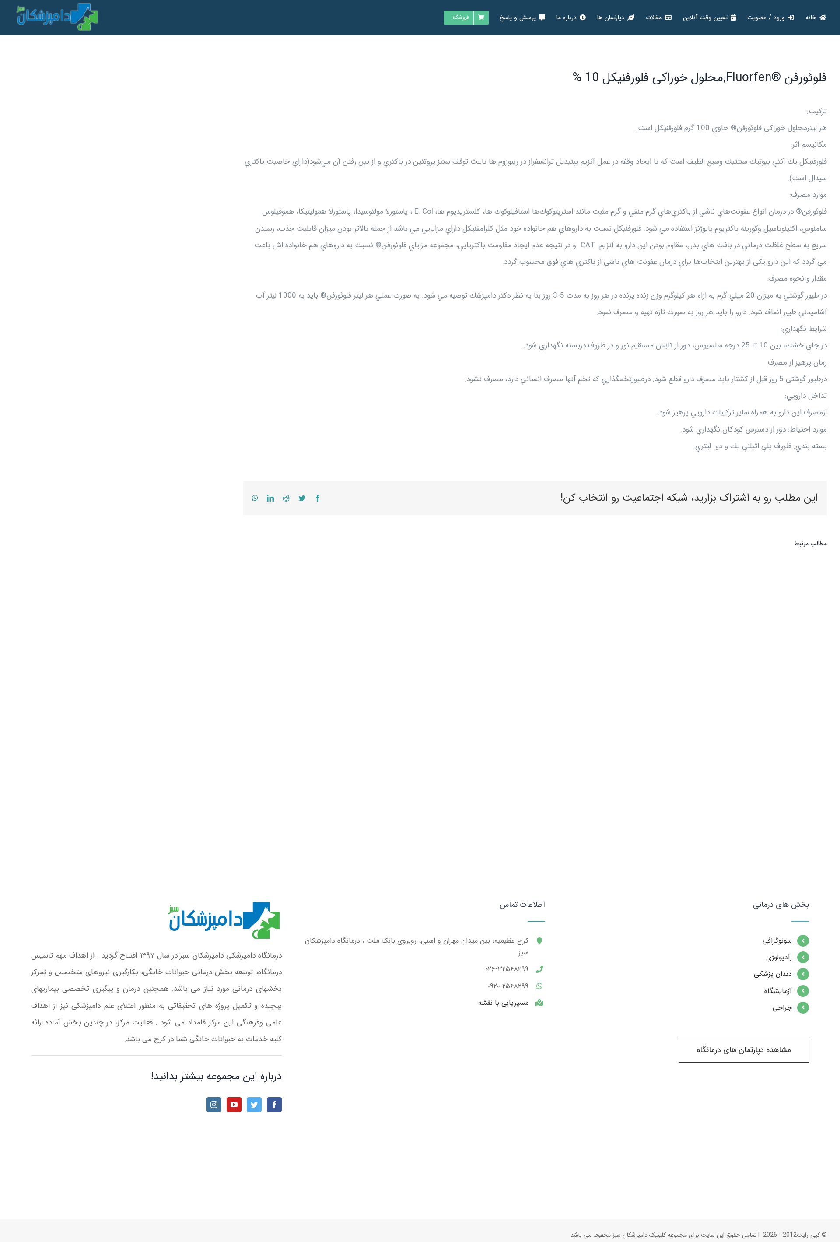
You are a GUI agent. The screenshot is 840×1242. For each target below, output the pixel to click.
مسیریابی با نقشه (503, 1002)
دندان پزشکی (773, 973)
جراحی (782, 1007)
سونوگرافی (777, 940)
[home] (222, 909)
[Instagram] (213, 1104)
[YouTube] (234, 1104)
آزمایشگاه (778, 991)
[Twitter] (254, 1104)
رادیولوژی (779, 957)
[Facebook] (274, 1104)
